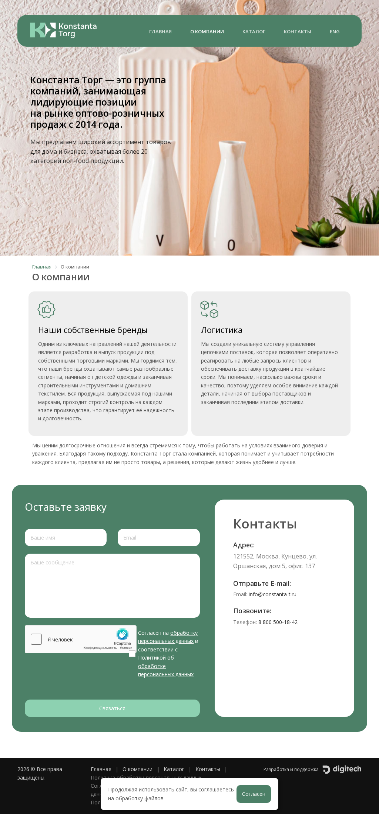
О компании (207, 31)
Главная (160, 31)
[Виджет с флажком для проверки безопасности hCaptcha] (81, 639)
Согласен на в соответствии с (168, 653)
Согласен (253, 793)
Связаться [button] (112, 708)
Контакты (297, 31)
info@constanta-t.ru (272, 594)
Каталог (253, 31)
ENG (335, 31)
